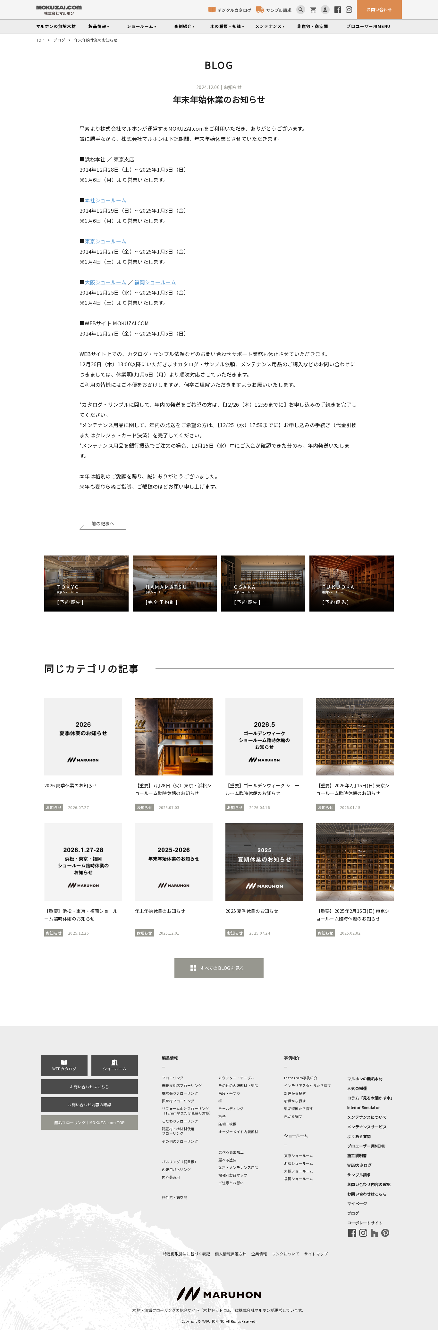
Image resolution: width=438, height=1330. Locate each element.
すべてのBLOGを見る (222, 968)
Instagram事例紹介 (300, 1077)
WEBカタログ (64, 1068)
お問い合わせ (379, 9)
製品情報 (97, 26)
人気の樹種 (357, 1088)
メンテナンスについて (367, 1117)
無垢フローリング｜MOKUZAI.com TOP (89, 1122)
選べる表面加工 (231, 1152)
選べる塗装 (227, 1159)
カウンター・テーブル (236, 1077)
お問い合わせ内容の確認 (89, 1104)
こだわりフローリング (180, 1120)
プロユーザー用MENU (366, 1145)
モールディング (230, 1108)
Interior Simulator (363, 1107)
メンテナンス (268, 26)
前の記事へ (102, 523)
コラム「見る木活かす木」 (370, 1097)
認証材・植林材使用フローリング (178, 1131)
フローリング (173, 1077)
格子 (222, 1116)
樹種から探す (295, 1100)
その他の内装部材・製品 (238, 1085)
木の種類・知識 (225, 26)
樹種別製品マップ (232, 1175)
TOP (40, 40)
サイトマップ (316, 1253)
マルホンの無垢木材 (365, 1078)
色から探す (293, 1116)
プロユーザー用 (369, 26)
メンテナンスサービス (367, 1126)
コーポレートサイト (365, 1222)
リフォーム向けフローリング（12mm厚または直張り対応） (187, 1110)
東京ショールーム (105, 241)
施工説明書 (357, 1155)
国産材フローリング (178, 1100)
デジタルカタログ (234, 10)
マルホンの (56, 26)
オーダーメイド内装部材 (238, 1131)
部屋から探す (295, 1093)
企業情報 (259, 1253)
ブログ (59, 40)
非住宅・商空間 (312, 26)
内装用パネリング (176, 1169)
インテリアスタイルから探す (307, 1085)
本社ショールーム (105, 200)
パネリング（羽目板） (180, 1161)
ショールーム (140, 26)
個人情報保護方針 (230, 1253)
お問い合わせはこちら (89, 1086)
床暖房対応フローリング (182, 1085)
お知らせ (232, 87)
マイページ (357, 1203)
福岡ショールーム (155, 282)
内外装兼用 (171, 1177)
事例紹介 (183, 26)
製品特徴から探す (298, 1108)
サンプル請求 (278, 10)
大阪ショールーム (105, 282)
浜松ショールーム (298, 1163)
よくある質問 (359, 1136)
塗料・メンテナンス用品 (238, 1167)
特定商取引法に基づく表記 (186, 1253)
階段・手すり (229, 1093)
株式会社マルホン (254, 1310)
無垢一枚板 (227, 1123)
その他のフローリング (180, 1141)
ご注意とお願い (231, 1182)
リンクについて (285, 1253)
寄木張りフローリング (180, 1093)
